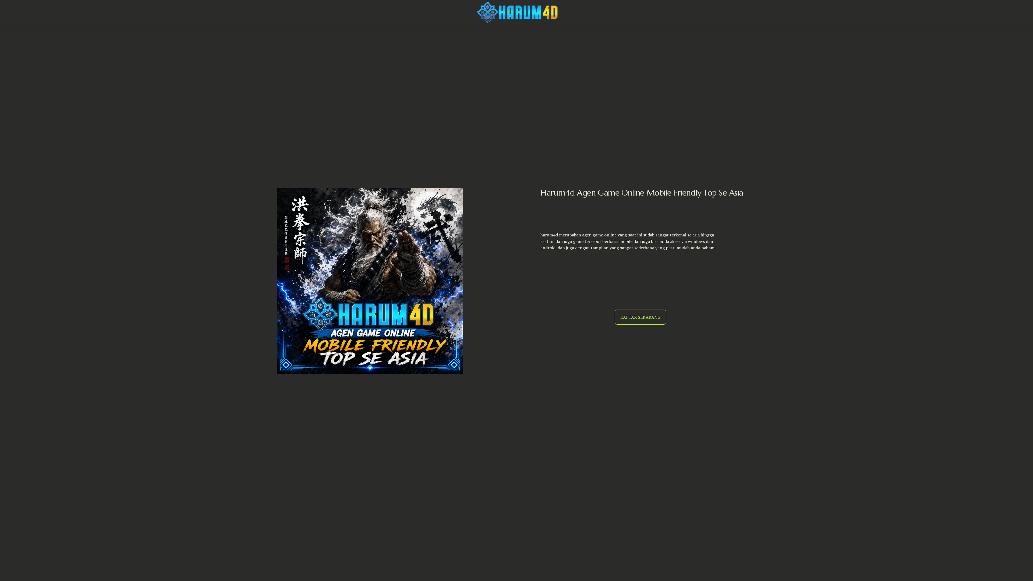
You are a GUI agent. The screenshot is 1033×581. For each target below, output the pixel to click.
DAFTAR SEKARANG (640, 317)
